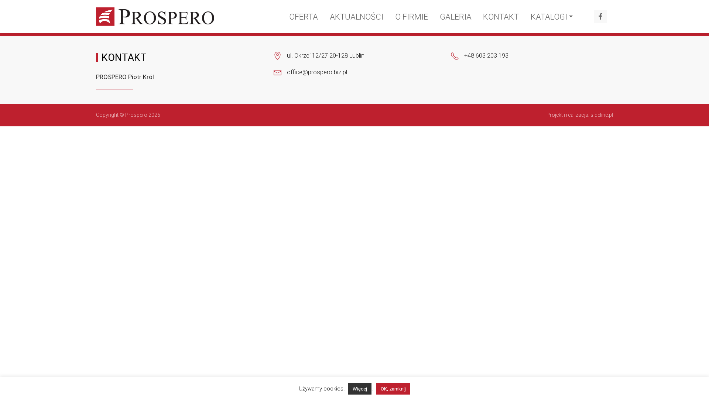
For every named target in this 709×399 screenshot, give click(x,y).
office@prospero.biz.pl (317, 72)
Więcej (360, 389)
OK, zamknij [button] (393, 389)
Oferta (303, 16)
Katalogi (549, 16)
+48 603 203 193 (486, 55)
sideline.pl (601, 115)
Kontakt (501, 16)
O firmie (411, 16)
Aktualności (356, 16)
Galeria (456, 16)
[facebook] (600, 16)
